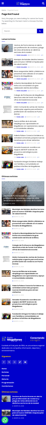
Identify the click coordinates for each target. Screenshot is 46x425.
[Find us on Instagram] (14, 362)
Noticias (5, 372)
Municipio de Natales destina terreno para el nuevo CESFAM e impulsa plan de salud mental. (29, 61)
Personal (5, 376)
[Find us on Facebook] (4, 362)
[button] (5, 420)
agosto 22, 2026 (34, 55)
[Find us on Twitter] (9, 362)
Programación (8, 382)
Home (4, 10)
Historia (5, 379)
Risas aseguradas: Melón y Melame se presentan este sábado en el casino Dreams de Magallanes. (29, 73)
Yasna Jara (20, 117)
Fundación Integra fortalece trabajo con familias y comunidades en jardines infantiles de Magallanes (28, 163)
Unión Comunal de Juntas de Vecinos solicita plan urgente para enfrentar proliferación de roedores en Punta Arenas (29, 110)
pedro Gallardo (22, 55)
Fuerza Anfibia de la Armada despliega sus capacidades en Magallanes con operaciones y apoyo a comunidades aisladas (29, 124)
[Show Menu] (3, 3)
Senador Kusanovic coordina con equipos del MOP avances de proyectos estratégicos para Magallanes (27, 151)
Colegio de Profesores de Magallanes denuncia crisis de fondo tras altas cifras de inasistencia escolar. (29, 97)
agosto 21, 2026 (31, 157)
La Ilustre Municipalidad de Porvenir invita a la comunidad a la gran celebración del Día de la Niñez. (27, 85)
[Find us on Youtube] (25, 362)
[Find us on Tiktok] (20, 362)
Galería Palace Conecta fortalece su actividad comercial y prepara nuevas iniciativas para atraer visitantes (29, 137)
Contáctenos (7, 386)
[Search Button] (43, 3)
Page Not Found (12, 10)
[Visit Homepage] (23, 3)
